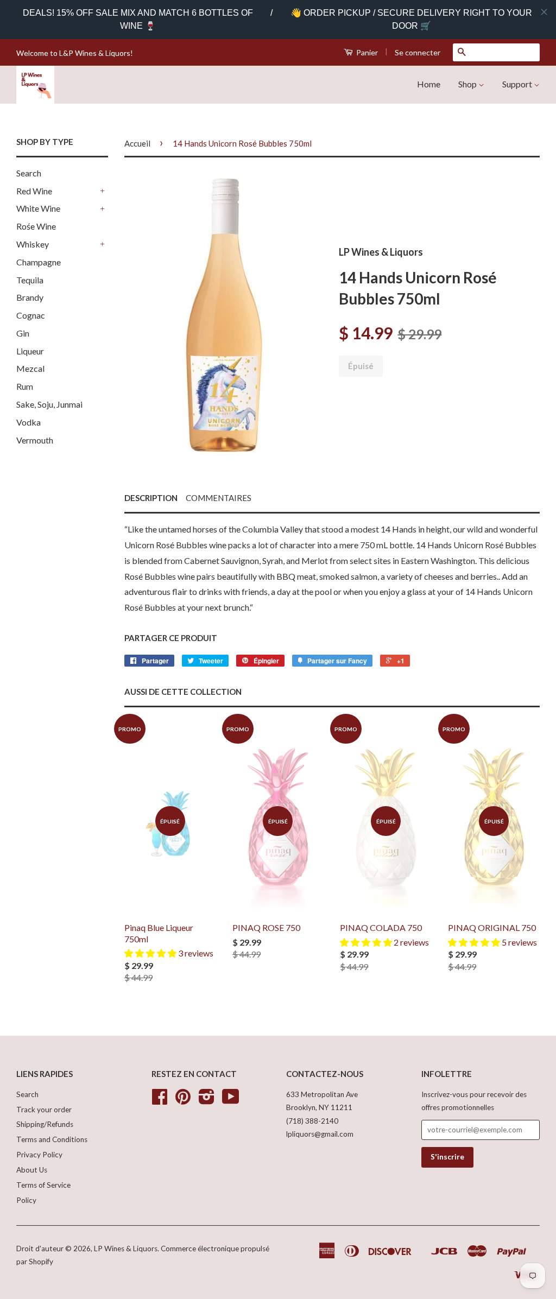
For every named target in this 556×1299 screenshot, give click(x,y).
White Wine (38, 208)
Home (428, 84)
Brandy (29, 297)
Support (518, 84)
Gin (22, 333)
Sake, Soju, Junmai (49, 404)
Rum (24, 386)
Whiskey (32, 244)
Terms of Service (43, 1185)
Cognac (30, 315)
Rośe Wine (36, 226)
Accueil (137, 143)
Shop (468, 84)
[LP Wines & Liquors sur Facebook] (159, 1100)
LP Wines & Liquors (125, 1248)
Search (28, 173)
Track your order (44, 1109)
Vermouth (34, 440)
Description (151, 498)
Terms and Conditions (51, 1139)
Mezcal (30, 368)
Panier (366, 52)
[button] (151, 953)
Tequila (29, 280)
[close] (544, 12)
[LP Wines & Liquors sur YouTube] (230, 1100)
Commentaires (218, 498)
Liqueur (30, 351)
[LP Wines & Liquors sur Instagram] (206, 1100)
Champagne (38, 262)
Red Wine (34, 191)
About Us (31, 1169)
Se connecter (417, 52)
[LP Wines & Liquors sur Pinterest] (183, 1100)
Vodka (28, 422)
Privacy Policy (39, 1154)
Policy (26, 1200)
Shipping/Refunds (44, 1124)
